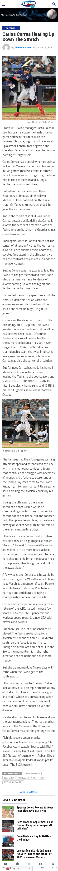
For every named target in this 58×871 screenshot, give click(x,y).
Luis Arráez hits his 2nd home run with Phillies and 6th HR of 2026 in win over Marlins (34, 854)
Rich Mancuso (23, 47)
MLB (42, 777)
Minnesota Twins (26, 777)
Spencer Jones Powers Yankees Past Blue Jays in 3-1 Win (35, 809)
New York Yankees (13, 782)
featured (9, 777)
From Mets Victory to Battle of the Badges (35, 838)
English (14, 868)
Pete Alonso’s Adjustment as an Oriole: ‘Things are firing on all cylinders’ (35, 825)
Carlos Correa (32, 773)
